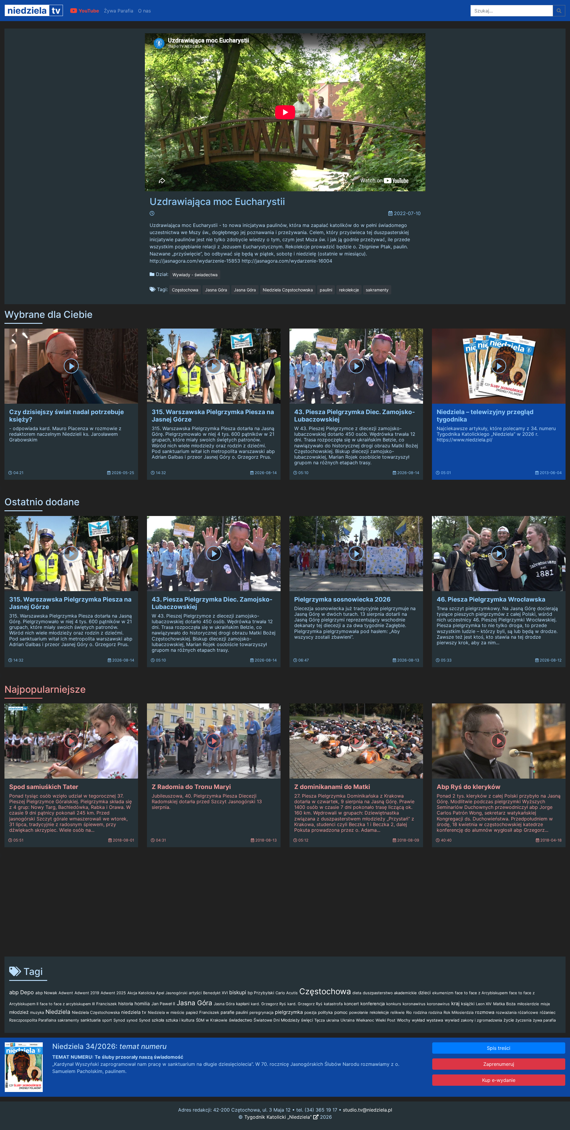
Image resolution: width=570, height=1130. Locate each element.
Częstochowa (185, 289)
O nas (144, 11)
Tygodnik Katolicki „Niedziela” (278, 1117)
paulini (326, 289)
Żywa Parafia (118, 11)
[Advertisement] (285, 905)
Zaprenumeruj (498, 1064)
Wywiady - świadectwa (195, 274)
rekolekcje (349, 289)
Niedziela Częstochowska (288, 289)
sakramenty (377, 289)
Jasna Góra (216, 289)
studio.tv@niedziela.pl (367, 1110)
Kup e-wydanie (498, 1080)
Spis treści (498, 1048)
